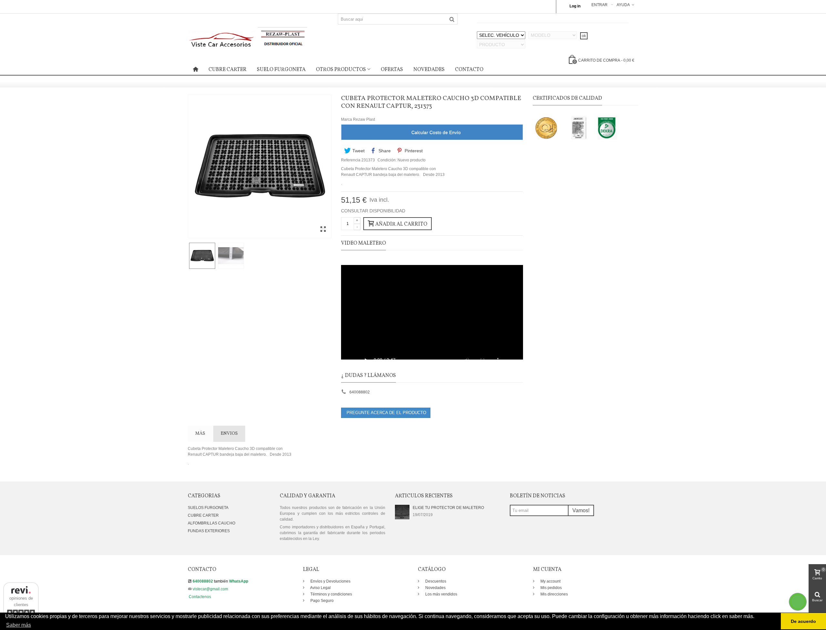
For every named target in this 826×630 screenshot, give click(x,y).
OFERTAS (392, 69)
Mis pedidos (550, 587)
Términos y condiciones (330, 594)
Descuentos (435, 581)
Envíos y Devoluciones (329, 581)
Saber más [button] (18, 625)
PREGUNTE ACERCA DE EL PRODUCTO (385, 412)
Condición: (387, 160)
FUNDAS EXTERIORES (209, 531)
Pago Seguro (321, 600)
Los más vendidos (440, 594)
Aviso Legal (320, 587)
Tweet (358, 150)
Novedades (435, 587)
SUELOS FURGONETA (208, 507)
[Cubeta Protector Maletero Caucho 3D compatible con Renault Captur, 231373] (323, 229)
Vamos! (580, 510)
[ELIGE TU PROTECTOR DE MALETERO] (402, 512)
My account (549, 581)
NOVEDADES (429, 69)
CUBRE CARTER (227, 69)
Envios (229, 434)
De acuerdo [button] (803, 621)
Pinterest (413, 150)
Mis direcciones (553, 594)
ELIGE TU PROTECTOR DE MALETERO (448, 507)
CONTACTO (469, 69)
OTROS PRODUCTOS (341, 69)
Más (200, 434)
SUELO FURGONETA (281, 69)
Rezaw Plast (364, 119)
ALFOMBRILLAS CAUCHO (211, 523)
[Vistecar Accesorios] (247, 38)
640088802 (359, 392)
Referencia (350, 160)
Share (384, 150)
